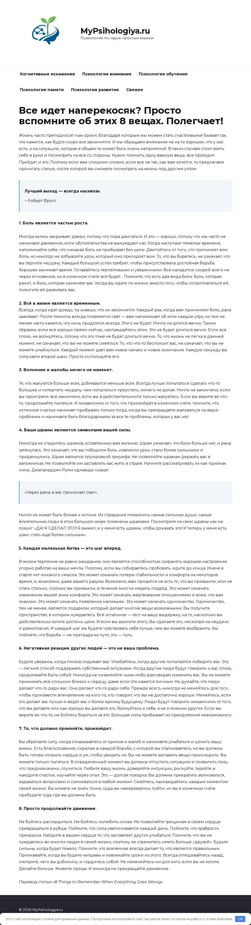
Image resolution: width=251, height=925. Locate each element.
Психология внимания (106, 74)
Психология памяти (42, 89)
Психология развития (95, 89)
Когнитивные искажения (47, 74)
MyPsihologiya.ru (115, 31)
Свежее (134, 89)
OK (240, 919)
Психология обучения (163, 74)
